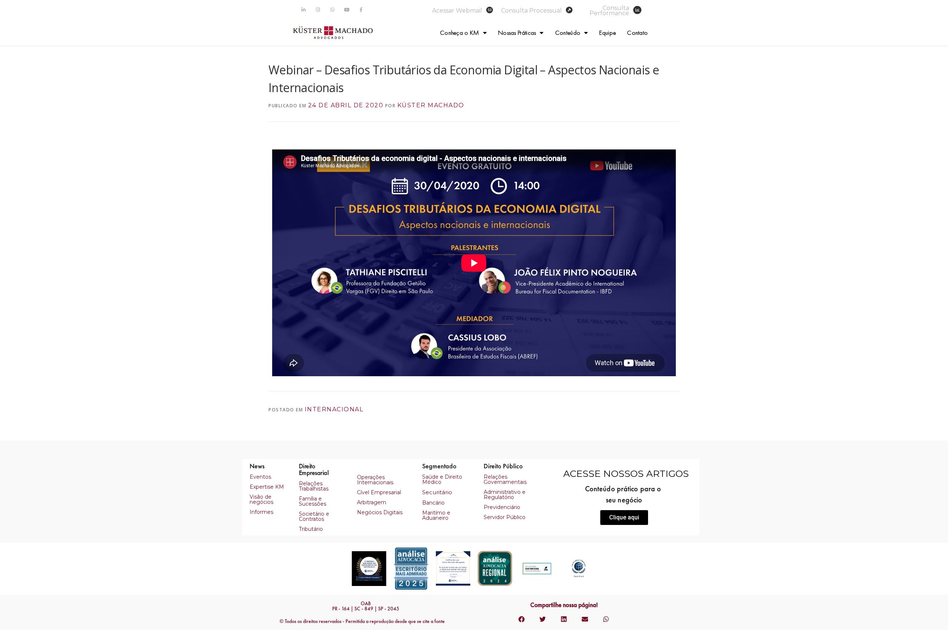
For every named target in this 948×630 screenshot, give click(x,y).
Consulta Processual (531, 10)
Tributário (311, 529)
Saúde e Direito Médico (442, 479)
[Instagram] (318, 10)
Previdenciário (502, 507)
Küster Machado (430, 105)
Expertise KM (267, 487)
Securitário (437, 492)
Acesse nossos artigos (626, 473)
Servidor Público (504, 517)
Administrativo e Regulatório (504, 495)
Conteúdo (567, 32)
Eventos (260, 477)
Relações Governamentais (505, 479)
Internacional (334, 409)
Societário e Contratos (314, 516)
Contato (637, 32)
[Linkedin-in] (303, 10)
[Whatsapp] (332, 10)
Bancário (433, 502)
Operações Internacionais (375, 480)
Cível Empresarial (379, 492)
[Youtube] (347, 10)
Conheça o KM (459, 32)
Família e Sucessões (312, 501)
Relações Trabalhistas (313, 486)
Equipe (607, 32)
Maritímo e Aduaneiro (436, 515)
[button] (624, 517)
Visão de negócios (261, 499)
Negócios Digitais (380, 512)
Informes (261, 512)
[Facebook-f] (361, 10)
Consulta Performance (609, 10)
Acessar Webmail (457, 10)
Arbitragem (371, 502)
